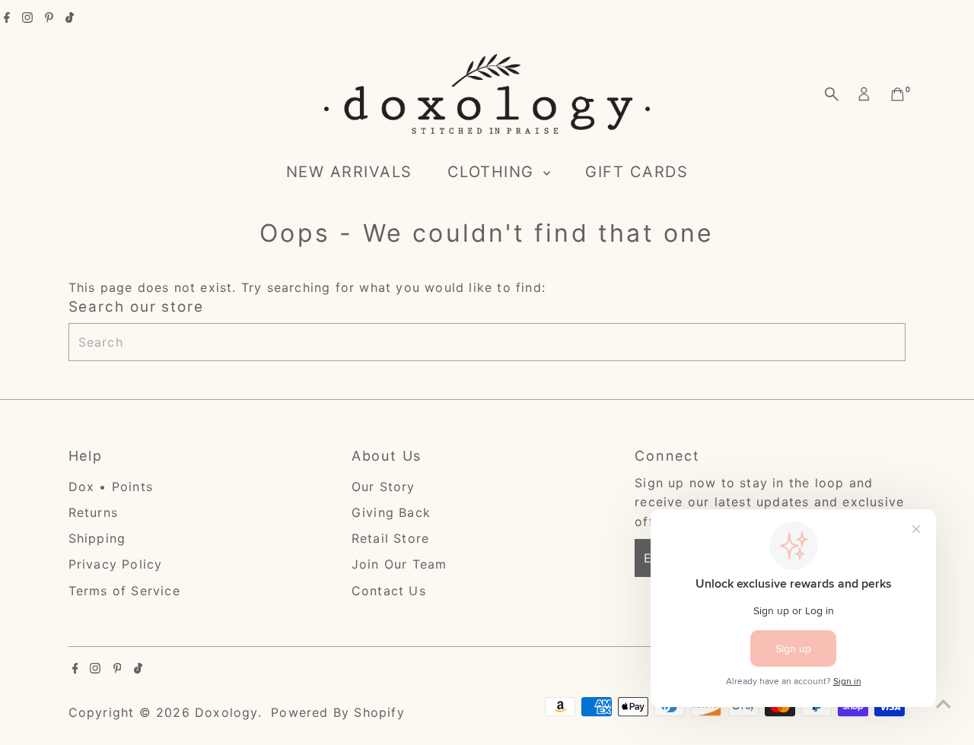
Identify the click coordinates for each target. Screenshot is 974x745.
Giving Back (391, 512)
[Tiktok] (70, 18)
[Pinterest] (49, 18)
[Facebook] (7, 18)
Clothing (493, 172)
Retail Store (390, 538)
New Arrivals (349, 172)
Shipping (97, 538)
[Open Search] (832, 94)
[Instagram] (27, 18)
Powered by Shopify (338, 712)
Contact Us (389, 590)
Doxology (226, 712)
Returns (93, 512)
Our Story (383, 486)
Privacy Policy (115, 564)
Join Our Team (399, 564)
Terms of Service (124, 590)
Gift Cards (636, 172)
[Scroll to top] (943, 703)
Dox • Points (110, 486)
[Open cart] (898, 94)
